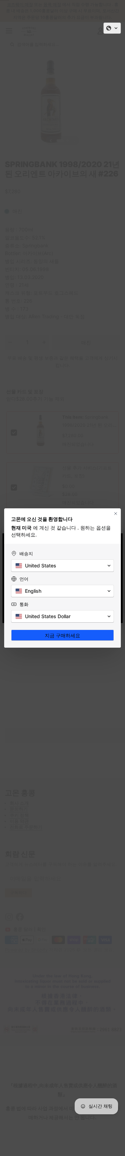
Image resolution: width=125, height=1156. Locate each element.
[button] (112, 28)
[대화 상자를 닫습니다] (115, 513)
